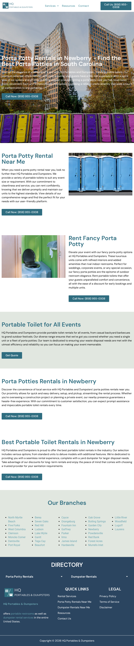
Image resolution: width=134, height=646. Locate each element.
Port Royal (14, 545)
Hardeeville (67, 545)
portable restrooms (22, 613)
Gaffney (66, 529)
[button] (51, 6)
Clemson (13, 533)
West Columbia (17, 529)
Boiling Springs (97, 521)
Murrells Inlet (95, 545)
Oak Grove (94, 517)
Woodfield (120, 521)
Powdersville (95, 533)
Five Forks (14, 525)
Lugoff (119, 525)
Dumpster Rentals (84, 577)
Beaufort (40, 545)
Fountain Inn (68, 525)
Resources (68, 6)
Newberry (93, 529)
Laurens (119, 529)
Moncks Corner (16, 537)
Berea (38, 517)
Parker (65, 533)
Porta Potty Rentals (19, 577)
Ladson (39, 529)
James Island (69, 541)
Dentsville (13, 541)
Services (50, 6)
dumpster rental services (18, 617)
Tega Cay (40, 541)
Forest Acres (95, 541)
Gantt (38, 537)
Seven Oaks (41, 521)
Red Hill (39, 525)
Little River (121, 517)
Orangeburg (68, 521)
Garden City (95, 525)
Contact (83, 6)
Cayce (64, 517)
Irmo (64, 537)
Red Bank (93, 537)
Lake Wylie (41, 533)
